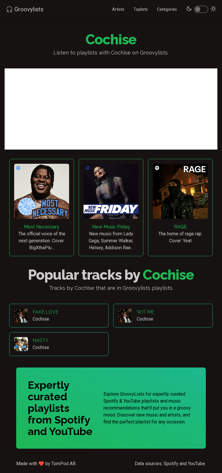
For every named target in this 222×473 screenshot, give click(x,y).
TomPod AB (63, 463)
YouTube (196, 463)
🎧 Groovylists (24, 9)
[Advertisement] (111, 109)
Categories (167, 9)
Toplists (141, 9)
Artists (118, 9)
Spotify (171, 463)
